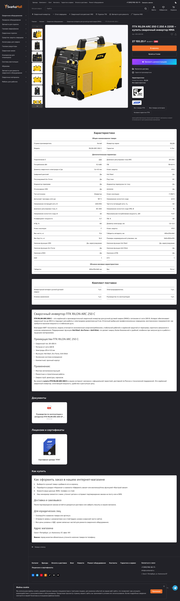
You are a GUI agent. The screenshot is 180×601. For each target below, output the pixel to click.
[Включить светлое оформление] (176, 2)
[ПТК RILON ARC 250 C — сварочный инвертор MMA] (86, 66)
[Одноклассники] (45, 575)
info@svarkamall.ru (147, 570)
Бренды (45, 563)
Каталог (35, 563)
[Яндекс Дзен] (54, 575)
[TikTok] (50, 575)
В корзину (154, 48)
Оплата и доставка (59, 563)
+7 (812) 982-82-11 (133, 2)
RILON (146, 80)
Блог (72, 563)
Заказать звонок (147, 2)
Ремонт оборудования (96, 563)
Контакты (113, 563)
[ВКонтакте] (33, 575)
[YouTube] (41, 575)
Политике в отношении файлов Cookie (44, 596)
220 (100, 160)
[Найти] (145, 8)
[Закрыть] (164, 586)
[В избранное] (172, 34)
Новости (80, 563)
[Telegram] (37, 575)
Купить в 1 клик (154, 54)
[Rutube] (58, 575)
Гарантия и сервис (128, 563)
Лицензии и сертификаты (42, 568)
